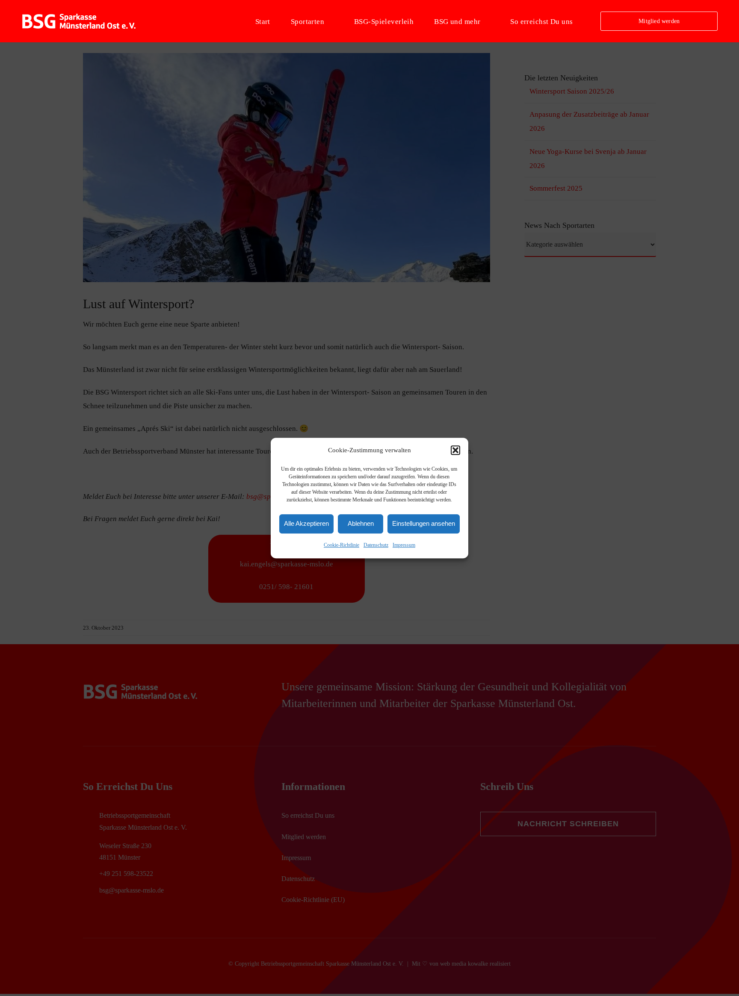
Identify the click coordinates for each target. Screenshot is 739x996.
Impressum (404, 545)
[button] (455, 450)
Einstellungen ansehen (423, 523)
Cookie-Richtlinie (341, 545)
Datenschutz (376, 545)
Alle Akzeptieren (306, 523)
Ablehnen (361, 523)
